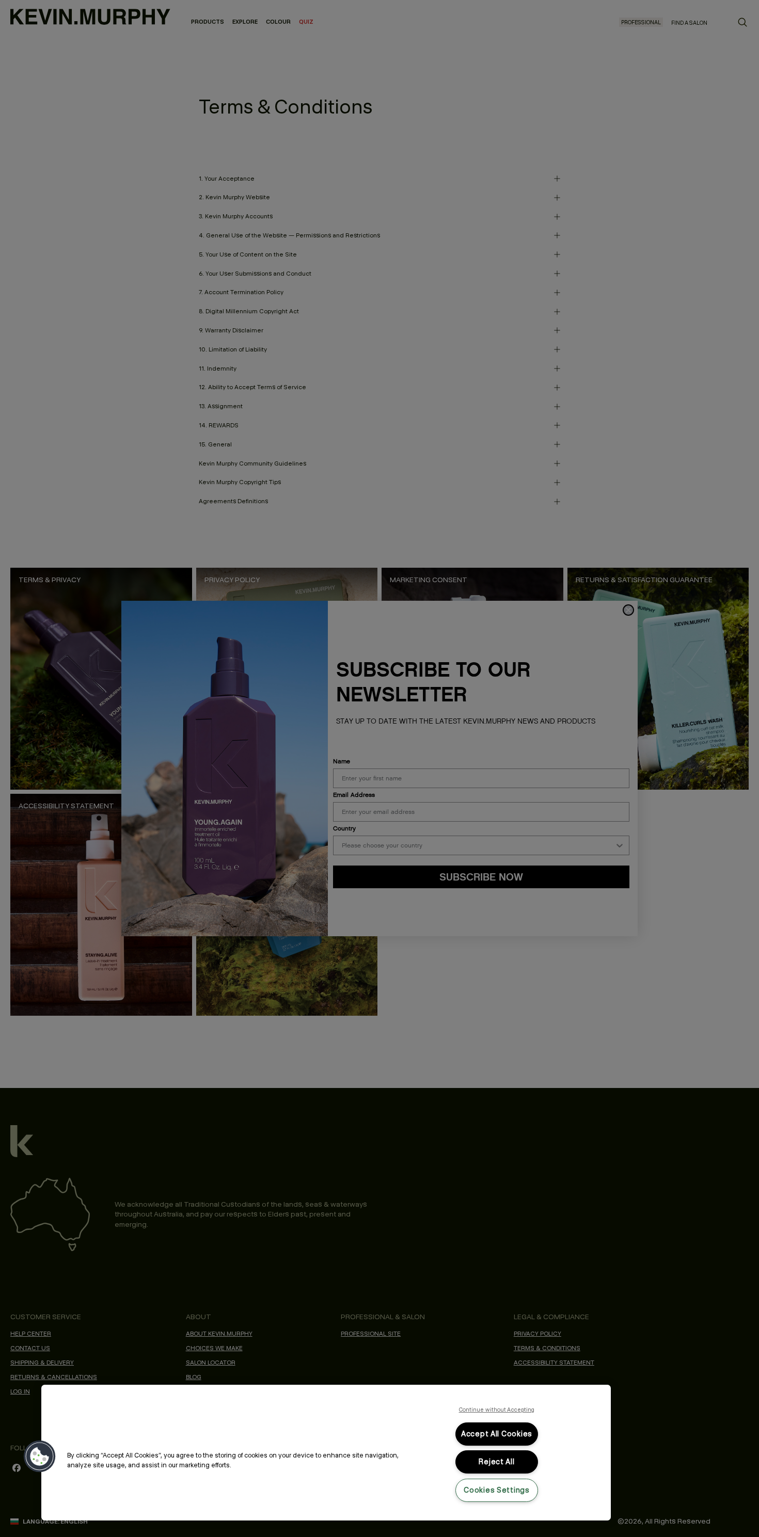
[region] (326, 1452)
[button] (39, 1456)
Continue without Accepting (497, 1409)
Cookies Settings (497, 1490)
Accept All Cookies (496, 1433)
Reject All (496, 1461)
